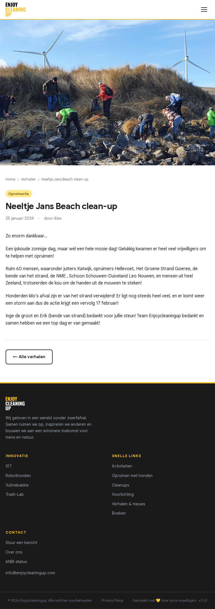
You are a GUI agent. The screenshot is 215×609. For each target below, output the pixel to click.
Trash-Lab (15, 494)
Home (10, 179)
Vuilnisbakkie (17, 485)
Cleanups (120, 485)
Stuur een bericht (21, 542)
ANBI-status (16, 561)
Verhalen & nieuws (128, 503)
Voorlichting (123, 494)
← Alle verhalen (29, 356)
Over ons (14, 552)
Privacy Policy (112, 600)
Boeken (119, 513)
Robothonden (18, 475)
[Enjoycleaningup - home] (15, 10)
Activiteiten (122, 466)
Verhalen (28, 179)
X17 (9, 466)
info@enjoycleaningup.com (30, 572)
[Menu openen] (204, 9)
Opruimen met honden (132, 475)
